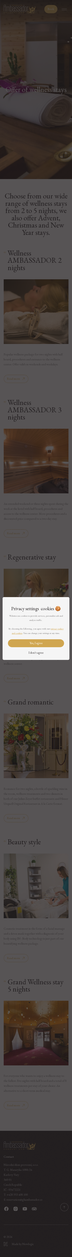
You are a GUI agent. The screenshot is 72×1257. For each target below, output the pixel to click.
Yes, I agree (36, 643)
